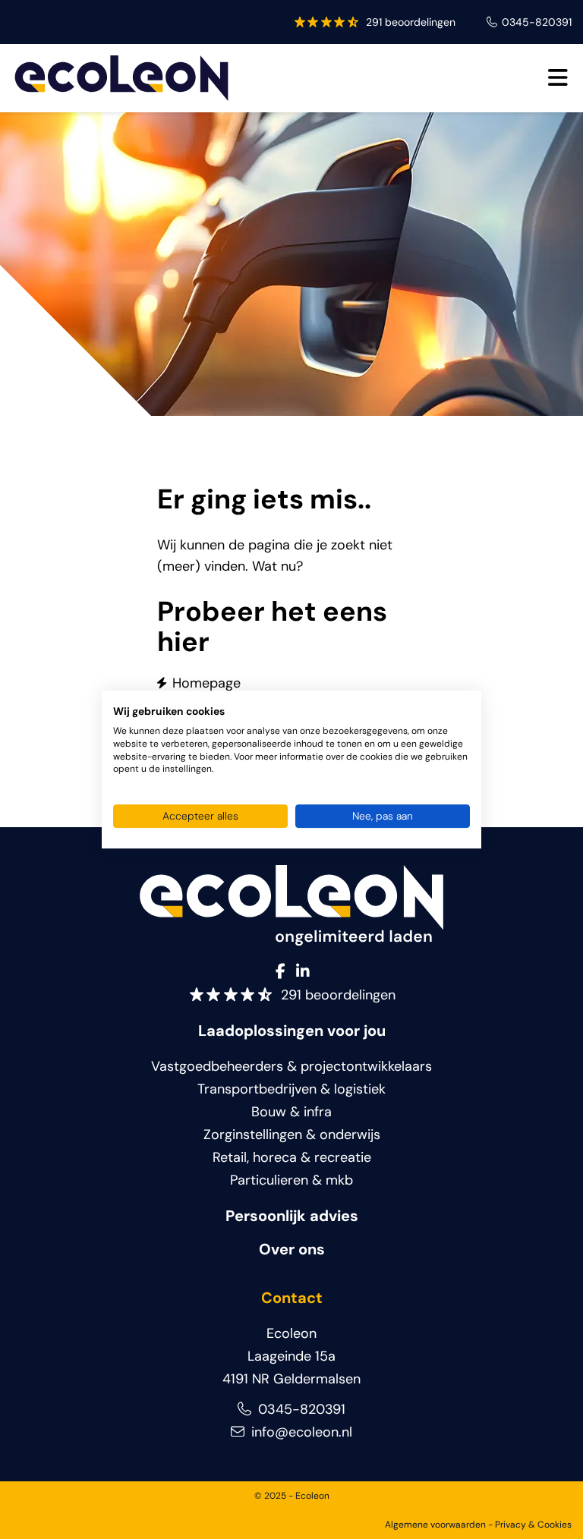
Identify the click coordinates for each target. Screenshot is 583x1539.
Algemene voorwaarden (435, 1525)
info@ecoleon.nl (299, 1432)
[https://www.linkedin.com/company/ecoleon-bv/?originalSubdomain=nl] (303, 972)
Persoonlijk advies (291, 1216)
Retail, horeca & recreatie (292, 1157)
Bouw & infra (291, 1112)
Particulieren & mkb (291, 1180)
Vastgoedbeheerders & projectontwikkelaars (291, 1066)
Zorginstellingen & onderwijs (291, 1134)
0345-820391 (537, 22)
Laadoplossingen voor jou (292, 1030)
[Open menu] (558, 78)
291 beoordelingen (410, 22)
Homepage (206, 683)
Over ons (292, 1249)
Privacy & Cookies (533, 1525)
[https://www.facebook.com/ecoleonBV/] (280, 972)
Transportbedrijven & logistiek (291, 1089)
